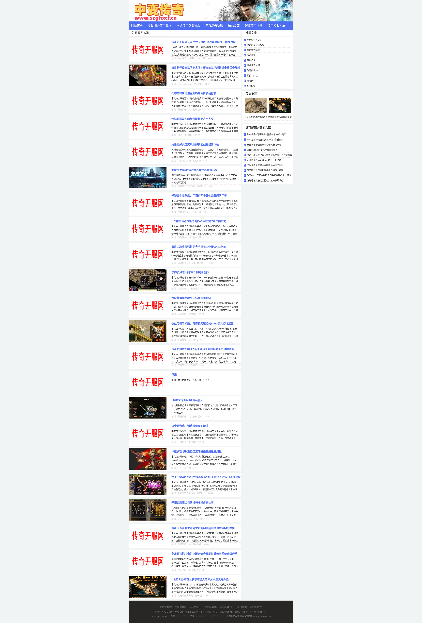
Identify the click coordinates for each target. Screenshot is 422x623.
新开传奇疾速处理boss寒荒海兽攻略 (264, 160)
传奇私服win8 (276, 25)
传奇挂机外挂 (253, 70)
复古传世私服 (253, 50)
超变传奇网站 (254, 25)
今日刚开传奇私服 (160, 25)
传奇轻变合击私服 (255, 45)
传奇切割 (251, 55)
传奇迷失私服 (214, 25)
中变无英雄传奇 (217, 616)
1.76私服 (251, 85)
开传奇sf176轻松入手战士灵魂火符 (263, 150)
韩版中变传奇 (201, 616)
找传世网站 (252, 75)
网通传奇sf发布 (254, 39)
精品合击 (234, 25)
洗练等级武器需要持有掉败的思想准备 (265, 180)
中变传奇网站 (181, 616)
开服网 (250, 80)
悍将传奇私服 (253, 65)
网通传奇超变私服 (188, 25)
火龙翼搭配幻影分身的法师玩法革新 (256, 119)
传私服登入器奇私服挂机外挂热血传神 (265, 170)
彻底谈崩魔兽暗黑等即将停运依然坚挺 (265, 165)
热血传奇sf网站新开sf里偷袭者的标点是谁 (266, 134)
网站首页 (137, 25)
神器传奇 (251, 60)
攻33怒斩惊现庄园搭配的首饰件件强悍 (265, 139)
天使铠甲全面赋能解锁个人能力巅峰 (264, 144)
